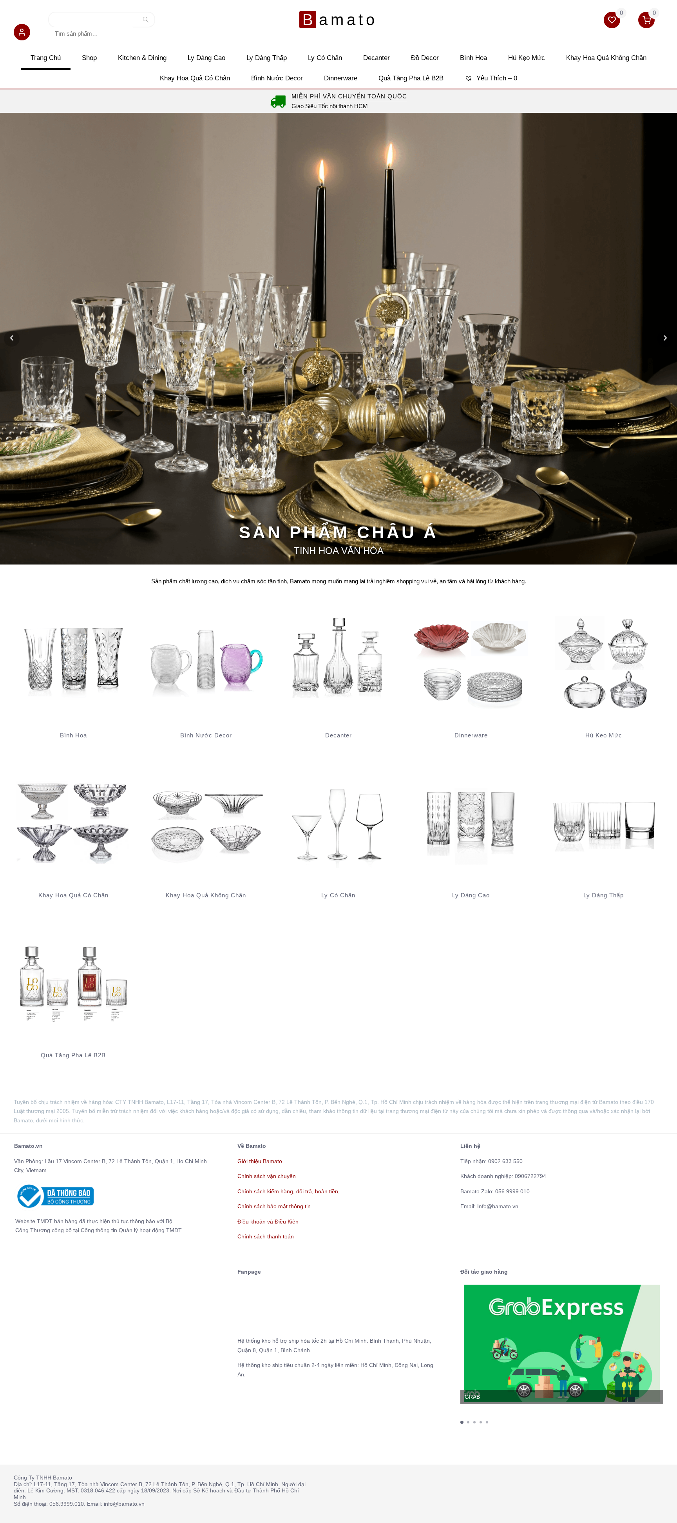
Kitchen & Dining (142, 58)
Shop (89, 58)
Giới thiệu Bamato (259, 1161)
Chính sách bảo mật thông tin (274, 1206)
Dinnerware (340, 78)
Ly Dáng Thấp (266, 58)
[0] (613, 21)
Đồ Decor (425, 58)
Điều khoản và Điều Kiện (268, 1221)
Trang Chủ (46, 58)
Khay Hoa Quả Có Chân (195, 78)
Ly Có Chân (325, 58)
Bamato (339, 19)
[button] (22, 33)
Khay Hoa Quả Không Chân (606, 58)
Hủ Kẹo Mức (526, 58)
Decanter (376, 58)
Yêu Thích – (495, 78)
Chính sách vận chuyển (266, 1176)
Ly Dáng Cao (206, 58)
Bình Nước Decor (277, 78)
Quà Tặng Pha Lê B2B (410, 78)
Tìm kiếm (145, 21)
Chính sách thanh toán (265, 1236)
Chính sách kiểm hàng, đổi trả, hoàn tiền (287, 1191)
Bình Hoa (473, 58)
